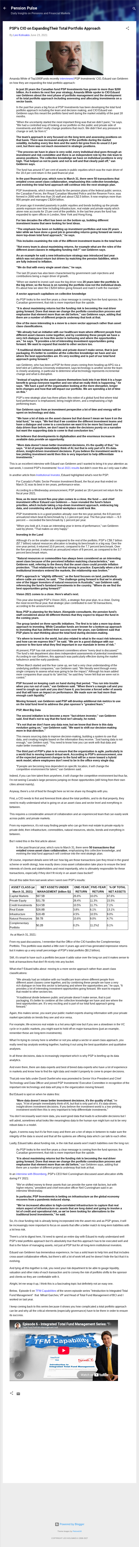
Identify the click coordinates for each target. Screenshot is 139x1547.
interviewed (67, 78)
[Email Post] (18, 1394)
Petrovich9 (77, 1531)
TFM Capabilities (46, 1290)
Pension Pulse (24, 8)
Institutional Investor (48, 475)
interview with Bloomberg (31, 1174)
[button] (127, 28)
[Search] (134, 9)
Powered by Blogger (71, 1524)
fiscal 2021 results (68, 468)
